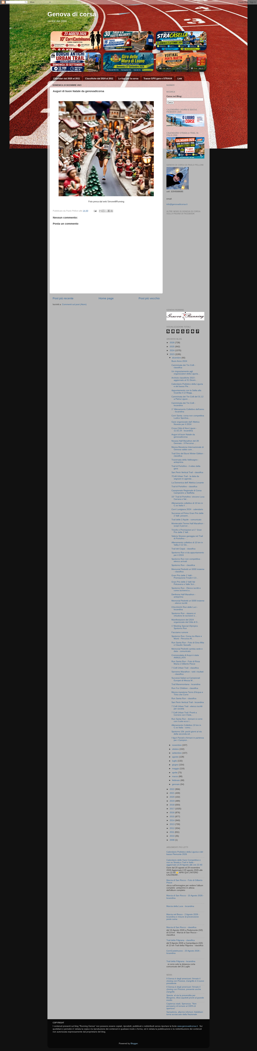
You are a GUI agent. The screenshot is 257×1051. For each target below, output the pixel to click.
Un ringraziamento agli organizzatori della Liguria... (185, 372)
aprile (175, 772)
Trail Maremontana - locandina (185, 684)
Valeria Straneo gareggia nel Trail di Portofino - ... (187, 537)
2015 (172, 816)
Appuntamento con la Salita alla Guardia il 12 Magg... (186, 391)
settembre (177, 753)
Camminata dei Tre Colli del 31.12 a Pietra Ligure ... (187, 398)
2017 (172, 809)
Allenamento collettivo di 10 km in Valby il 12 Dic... (187, 543)
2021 (172, 793)
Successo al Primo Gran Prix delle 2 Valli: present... (187, 514)
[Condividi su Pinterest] (111, 210)
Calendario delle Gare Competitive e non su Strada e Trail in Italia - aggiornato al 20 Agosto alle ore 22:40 (184, 862)
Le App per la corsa (128, 78)
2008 (172, 840)
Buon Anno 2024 (179, 361)
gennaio (176, 784)
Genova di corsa (71, 14)
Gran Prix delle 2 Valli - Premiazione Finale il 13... (184, 576)
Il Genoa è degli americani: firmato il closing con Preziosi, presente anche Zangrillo (183, 989)
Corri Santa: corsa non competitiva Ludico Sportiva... (187, 417)
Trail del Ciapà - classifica (183, 549)
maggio (176, 768)
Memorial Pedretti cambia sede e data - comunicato (187, 650)
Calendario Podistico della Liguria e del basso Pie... (187, 385)
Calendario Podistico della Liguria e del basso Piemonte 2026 (184, 853)
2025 (172, 346)
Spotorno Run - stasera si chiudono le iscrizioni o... (184, 614)
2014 (172, 820)
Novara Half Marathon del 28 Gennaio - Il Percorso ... (185, 442)
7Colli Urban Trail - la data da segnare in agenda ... (185, 477)
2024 (172, 350)
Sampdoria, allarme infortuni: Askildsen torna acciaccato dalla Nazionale (184, 1013)
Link (179, 78)
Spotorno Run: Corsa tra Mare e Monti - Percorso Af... (186, 637)
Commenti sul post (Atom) (74, 304)
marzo (175, 776)
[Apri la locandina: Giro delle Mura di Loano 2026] (128, 62)
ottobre (175, 749)
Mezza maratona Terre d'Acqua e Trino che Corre (187, 693)
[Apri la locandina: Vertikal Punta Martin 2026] (181, 62)
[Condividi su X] (106, 210)
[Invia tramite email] (100, 210)
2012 (172, 828)
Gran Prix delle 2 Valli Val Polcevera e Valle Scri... (183, 583)
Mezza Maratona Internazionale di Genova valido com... (187, 448)
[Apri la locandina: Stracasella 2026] (181, 41)
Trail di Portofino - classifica (184, 486)
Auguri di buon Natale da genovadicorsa (183, 435)
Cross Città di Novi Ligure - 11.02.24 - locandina (184, 429)
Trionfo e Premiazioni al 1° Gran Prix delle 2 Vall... (186, 531)
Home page (106, 298)
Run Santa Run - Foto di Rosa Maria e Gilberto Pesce (185, 662)
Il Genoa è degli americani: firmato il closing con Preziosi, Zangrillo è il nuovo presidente (185, 980)
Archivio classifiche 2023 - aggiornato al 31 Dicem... (184, 379)
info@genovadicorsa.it (176, 204)
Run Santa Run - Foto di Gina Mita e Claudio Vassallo (187, 644)
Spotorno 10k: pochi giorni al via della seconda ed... (186, 732)
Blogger (134, 1043)
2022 (172, 789)
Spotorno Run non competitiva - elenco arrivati (186, 560)
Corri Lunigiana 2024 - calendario (187, 509)
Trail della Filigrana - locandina (180, 961)
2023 (172, 354)
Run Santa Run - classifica (183, 698)
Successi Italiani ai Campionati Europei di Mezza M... (185, 679)
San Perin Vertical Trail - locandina (187, 702)
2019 (172, 801)
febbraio (176, 780)
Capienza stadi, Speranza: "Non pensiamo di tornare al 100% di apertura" (181, 1006)
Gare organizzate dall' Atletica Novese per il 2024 (185, 423)
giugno (175, 765)
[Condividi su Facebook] (108, 210)
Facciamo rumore (179, 632)
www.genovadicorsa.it (187, 1026)
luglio (175, 761)
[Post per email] (95, 211)
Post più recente (63, 298)
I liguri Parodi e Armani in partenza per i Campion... (187, 739)
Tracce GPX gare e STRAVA (158, 78)
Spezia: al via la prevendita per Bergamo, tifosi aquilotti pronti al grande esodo (185, 997)
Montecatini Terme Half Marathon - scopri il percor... (187, 524)
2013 (172, 824)
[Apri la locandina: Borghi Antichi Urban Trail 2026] (75, 62)
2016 (172, 812)
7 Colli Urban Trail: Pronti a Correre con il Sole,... (184, 713)
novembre (177, 745)
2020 (172, 797)
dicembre (176, 358)
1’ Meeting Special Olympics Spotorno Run (184, 627)
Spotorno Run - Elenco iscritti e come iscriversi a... (186, 589)
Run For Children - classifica (184, 688)
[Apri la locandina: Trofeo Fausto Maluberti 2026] (128, 41)
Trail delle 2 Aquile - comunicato (186, 520)
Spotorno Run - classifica (183, 565)
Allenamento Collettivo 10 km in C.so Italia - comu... (186, 726)
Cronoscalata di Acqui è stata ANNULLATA (185, 656)
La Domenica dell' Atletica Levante (187, 483)
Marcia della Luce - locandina (180, 906)
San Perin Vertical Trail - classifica (187, 472)
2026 (172, 342)
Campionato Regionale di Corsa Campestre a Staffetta (186, 491)
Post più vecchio (149, 298)
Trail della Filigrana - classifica (180, 940)
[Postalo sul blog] (103, 210)
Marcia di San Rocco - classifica (181, 927)
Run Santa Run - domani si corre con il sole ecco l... (186, 720)
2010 (172, 836)
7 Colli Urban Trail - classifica (185, 668)
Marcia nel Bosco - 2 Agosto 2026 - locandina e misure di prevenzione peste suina (182, 916)
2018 (172, 805)
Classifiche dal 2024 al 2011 (99, 78)
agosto (175, 757)
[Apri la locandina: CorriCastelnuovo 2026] (75, 41)
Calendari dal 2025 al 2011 (66, 78)
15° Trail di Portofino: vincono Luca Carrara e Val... (187, 498)
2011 (172, 832)
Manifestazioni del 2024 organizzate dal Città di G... (185, 621)
